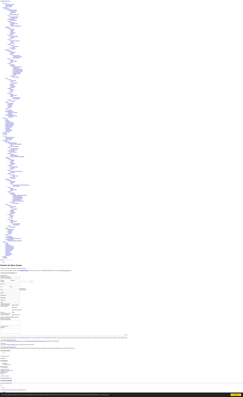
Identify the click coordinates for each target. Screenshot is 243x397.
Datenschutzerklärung (11, 344)
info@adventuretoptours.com (65, 270)
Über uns (5, 363)
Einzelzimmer (14, 307)
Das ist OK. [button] (236, 394)
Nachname (12, 280)
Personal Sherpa (15, 305)
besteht (13, 312)
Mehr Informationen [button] (104, 394)
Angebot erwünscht (16, 314)
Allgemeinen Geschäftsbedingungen (14, 341)
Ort (1, 286)
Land (2, 289)
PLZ (11, 286)
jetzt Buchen (3, 358)
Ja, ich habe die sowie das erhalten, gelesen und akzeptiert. (30, 341)
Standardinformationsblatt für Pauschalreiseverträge (36, 341)
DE (3, 262)
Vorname (2, 280)
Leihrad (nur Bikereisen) (17, 309)
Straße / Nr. (3, 284)
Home (4, 392)
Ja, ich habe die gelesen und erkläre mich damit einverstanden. (17, 344)
